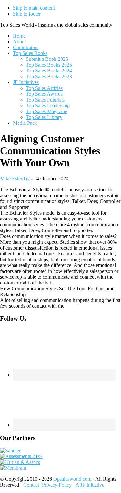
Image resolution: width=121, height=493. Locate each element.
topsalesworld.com (72, 479)
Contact (31, 485)
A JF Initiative (90, 485)
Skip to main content (34, 8)
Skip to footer (27, 13)
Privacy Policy (57, 485)
